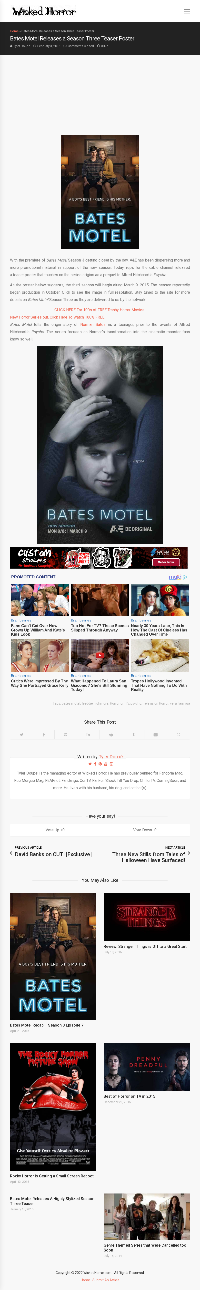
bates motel (71, 703)
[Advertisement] (100, 91)
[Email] (155, 734)
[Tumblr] (133, 734)
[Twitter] (21, 734)
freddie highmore (95, 703)
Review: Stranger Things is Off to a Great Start (145, 946)
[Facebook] (43, 734)
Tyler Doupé (21, 46)
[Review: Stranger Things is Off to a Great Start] (147, 917)
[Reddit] (111, 734)
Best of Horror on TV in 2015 (129, 1096)
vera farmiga (180, 703)
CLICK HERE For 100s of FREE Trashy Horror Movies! (100, 310)
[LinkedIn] (88, 734)
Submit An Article (106, 1280)
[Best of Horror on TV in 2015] (147, 1067)
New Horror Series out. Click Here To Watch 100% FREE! (58, 317)
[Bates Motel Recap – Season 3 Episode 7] (53, 956)
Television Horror (156, 703)
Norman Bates (93, 324)
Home (14, 31)
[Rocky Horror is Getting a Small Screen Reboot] (53, 1107)
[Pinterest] (65, 734)
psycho (135, 703)
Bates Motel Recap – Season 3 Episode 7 (46, 1025)
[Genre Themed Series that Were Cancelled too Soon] (147, 1216)
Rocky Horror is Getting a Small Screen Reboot (52, 1176)
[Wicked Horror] (44, 11)
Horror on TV (119, 703)
